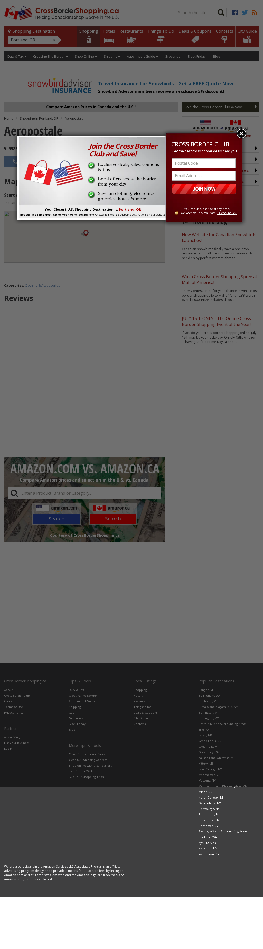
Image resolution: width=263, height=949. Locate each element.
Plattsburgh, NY (209, 809)
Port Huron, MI (209, 814)
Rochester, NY (208, 826)
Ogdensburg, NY (210, 803)
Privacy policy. (227, 213)
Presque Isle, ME (210, 820)
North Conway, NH (211, 797)
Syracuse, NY (208, 843)
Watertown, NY (209, 854)
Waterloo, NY (208, 848)
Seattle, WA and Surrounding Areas (223, 831)
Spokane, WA (208, 837)
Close (241, 133)
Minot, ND (205, 792)
